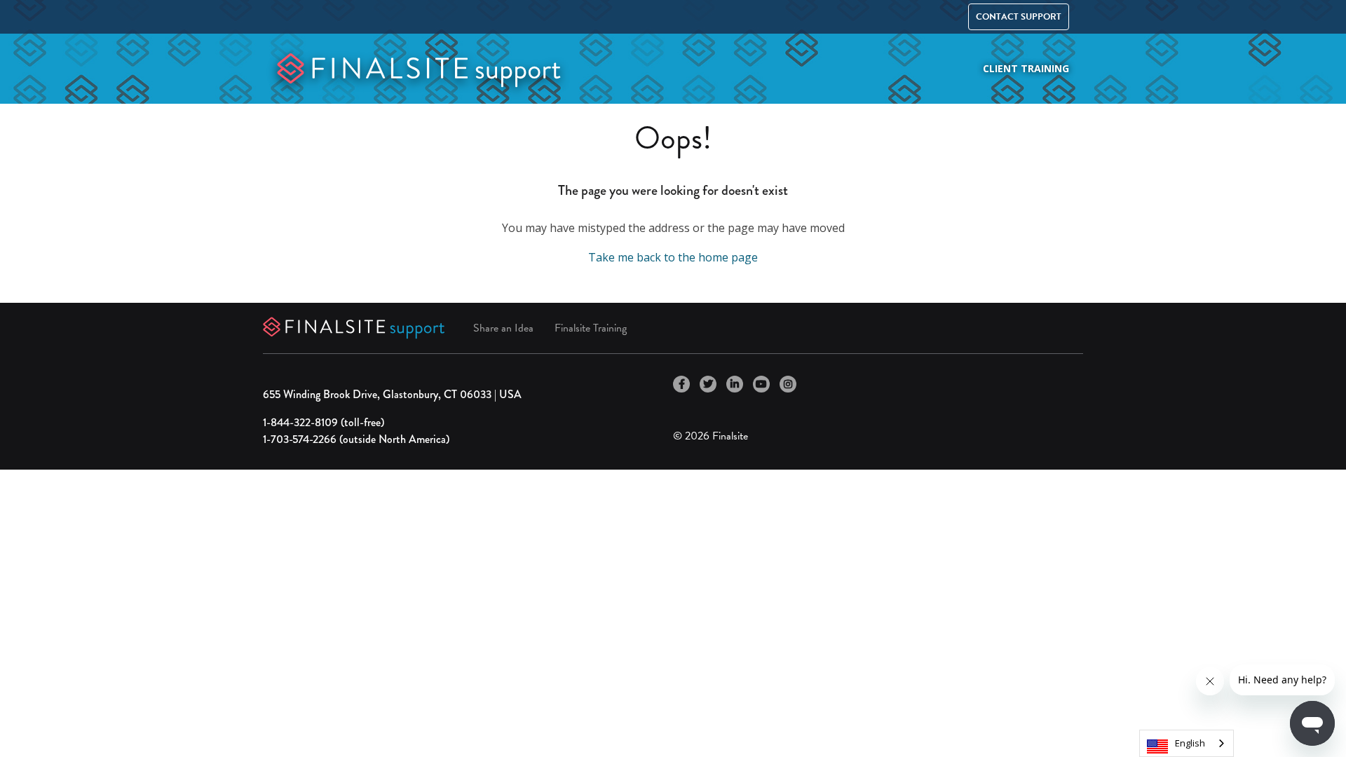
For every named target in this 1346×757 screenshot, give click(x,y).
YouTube (761, 384)
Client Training (1026, 68)
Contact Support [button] (1018, 17)
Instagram (788, 384)
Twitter (708, 384)
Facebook (681, 384)
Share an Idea (503, 328)
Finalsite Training (591, 328)
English (1190, 743)
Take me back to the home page (673, 257)
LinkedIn (734, 384)
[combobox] (1186, 743)
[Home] (419, 67)
